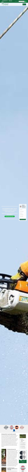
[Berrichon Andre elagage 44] (5, 4)
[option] (14, 236)
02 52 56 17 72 (4, 0)
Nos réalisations (9, 216)
